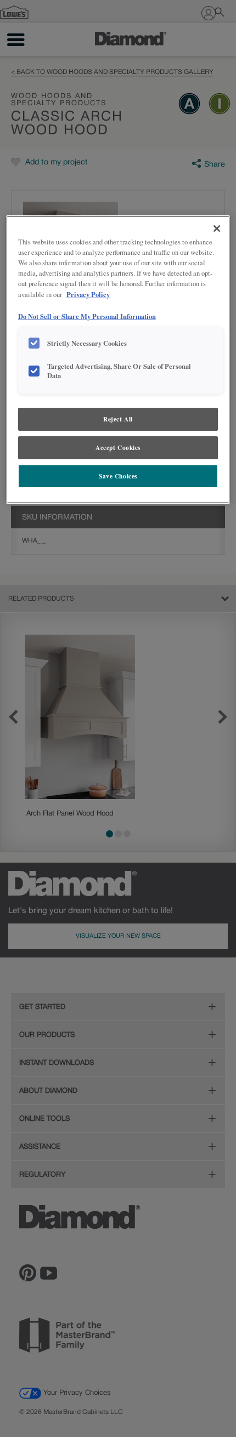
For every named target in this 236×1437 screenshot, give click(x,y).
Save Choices (118, 476)
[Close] (217, 228)
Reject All (118, 419)
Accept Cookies (118, 447)
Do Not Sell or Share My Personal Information (87, 316)
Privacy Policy (88, 294)
